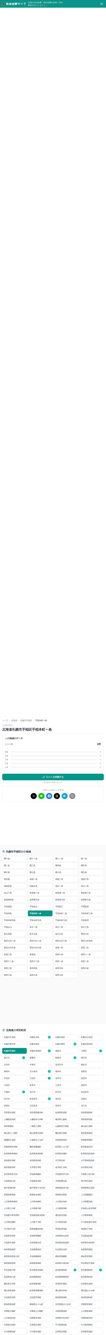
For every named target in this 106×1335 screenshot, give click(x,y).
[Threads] (57, 796)
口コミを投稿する (55, 777)
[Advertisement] (53, 698)
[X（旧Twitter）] (34, 796)
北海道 (14, 720)
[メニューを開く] (101, 4)
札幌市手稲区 (26, 720)
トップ (5, 720)
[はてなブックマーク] (65, 796)
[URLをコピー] (72, 796)
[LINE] (41, 796)
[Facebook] (49, 796)
